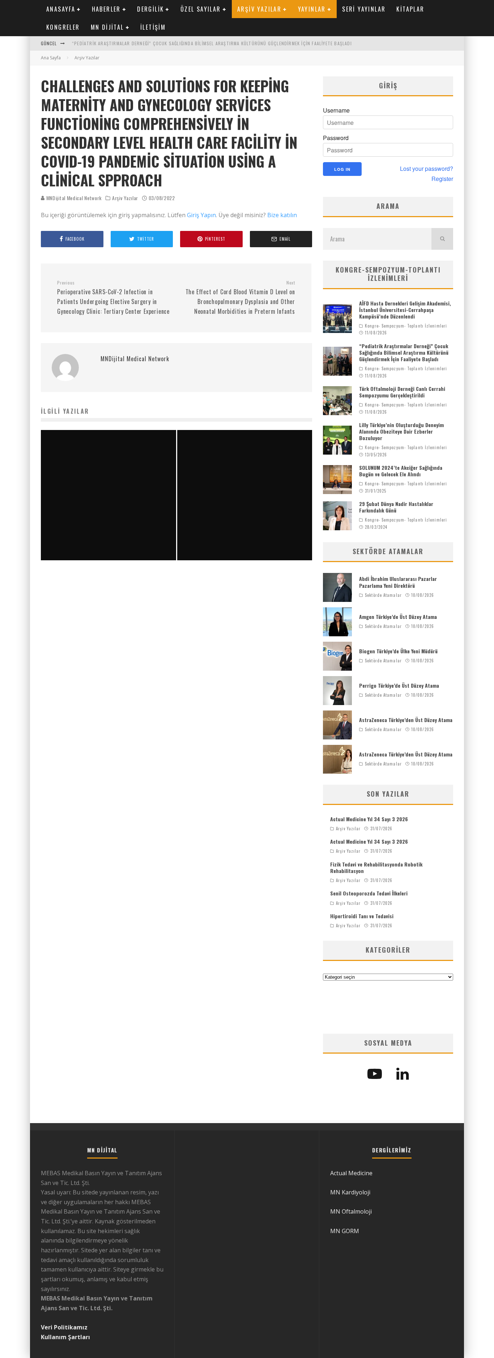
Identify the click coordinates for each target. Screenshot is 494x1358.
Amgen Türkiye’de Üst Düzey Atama (398, 616)
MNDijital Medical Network (73, 198)
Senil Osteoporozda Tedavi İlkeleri (369, 893)
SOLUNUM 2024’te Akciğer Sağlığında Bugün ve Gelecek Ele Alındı (400, 471)
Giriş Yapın (201, 215)
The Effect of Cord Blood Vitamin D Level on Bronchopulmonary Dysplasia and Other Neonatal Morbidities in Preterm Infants (240, 298)
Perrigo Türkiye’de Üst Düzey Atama (399, 685)
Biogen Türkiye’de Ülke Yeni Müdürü (398, 651)
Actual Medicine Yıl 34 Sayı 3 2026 (369, 819)
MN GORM (344, 1231)
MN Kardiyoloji (350, 1192)
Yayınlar (312, 9)
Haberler (106, 9)
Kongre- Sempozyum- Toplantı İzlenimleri (406, 325)
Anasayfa (60, 9)
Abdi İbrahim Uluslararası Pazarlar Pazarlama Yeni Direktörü (398, 582)
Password (336, 138)
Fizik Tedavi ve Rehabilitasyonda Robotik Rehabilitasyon (376, 867)
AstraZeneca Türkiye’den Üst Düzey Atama (405, 720)
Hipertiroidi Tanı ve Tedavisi (361, 916)
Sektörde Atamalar (383, 595)
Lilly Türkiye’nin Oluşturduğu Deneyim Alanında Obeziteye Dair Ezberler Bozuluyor (401, 431)
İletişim (153, 27)
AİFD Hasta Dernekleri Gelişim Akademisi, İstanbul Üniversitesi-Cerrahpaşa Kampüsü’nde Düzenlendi (405, 309)
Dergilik (150, 9)
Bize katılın (282, 215)
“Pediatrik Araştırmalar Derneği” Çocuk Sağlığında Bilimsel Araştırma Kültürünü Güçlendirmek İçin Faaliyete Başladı (212, 43)
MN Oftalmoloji (351, 1211)
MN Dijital (107, 27)
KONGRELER (63, 27)
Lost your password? (426, 168)
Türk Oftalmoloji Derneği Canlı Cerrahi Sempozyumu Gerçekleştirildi (402, 392)
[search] (442, 239)
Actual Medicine (351, 1173)
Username (336, 110)
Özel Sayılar (200, 9)
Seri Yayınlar (364, 9)
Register (442, 178)
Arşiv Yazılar (259, 9)
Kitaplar (410, 9)
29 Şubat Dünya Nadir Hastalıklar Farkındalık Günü (396, 507)
